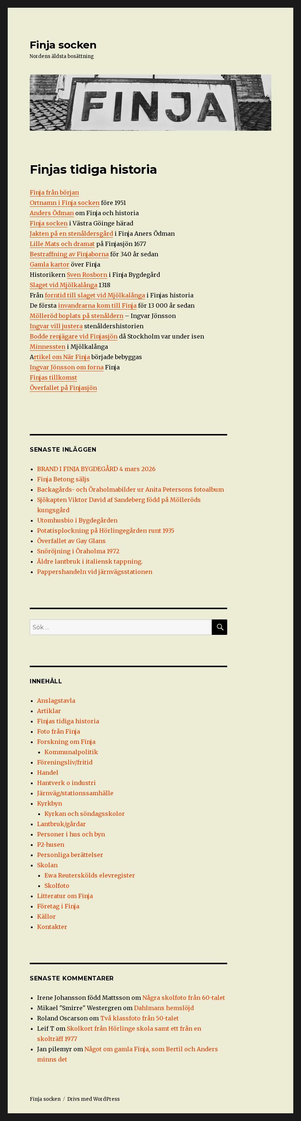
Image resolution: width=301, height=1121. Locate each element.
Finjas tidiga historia (68, 721)
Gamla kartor (49, 264)
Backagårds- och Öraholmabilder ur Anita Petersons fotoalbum (130, 489)
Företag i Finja (58, 906)
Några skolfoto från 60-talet (183, 997)
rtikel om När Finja (62, 357)
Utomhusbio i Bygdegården (77, 520)
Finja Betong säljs (63, 479)
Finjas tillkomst (53, 377)
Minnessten (47, 346)
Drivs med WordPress (93, 1099)
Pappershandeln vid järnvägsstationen (94, 571)
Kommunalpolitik (71, 752)
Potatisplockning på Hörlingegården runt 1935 (105, 530)
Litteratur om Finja (65, 896)
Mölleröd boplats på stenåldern (76, 315)
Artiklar (49, 711)
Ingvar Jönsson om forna (67, 367)
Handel (47, 772)
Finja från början (54, 192)
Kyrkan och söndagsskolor (84, 813)
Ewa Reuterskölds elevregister (89, 875)
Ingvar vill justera (56, 326)
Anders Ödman (52, 213)
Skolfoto (56, 885)
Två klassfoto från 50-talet (139, 1018)
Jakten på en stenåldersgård (71, 233)
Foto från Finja (58, 731)
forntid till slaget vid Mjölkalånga (95, 295)
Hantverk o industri (66, 782)
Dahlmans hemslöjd (164, 1008)
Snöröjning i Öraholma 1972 (78, 551)
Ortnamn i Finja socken (64, 202)
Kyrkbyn (49, 803)
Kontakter (52, 926)
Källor (46, 916)
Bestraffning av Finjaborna (69, 254)
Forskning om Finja (66, 741)
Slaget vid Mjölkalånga (63, 285)
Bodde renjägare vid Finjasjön (73, 336)
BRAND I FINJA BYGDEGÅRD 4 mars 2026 (96, 469)
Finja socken (63, 45)
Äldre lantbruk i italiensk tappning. (90, 561)
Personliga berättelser (70, 854)
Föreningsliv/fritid (65, 762)
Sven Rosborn (87, 274)
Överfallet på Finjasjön (63, 387)
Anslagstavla (56, 700)
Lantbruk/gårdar (61, 824)
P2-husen (50, 844)
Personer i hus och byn (71, 834)
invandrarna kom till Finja (97, 305)
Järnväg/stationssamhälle (75, 793)
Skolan (47, 865)
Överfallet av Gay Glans (71, 541)
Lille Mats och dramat (62, 243)
